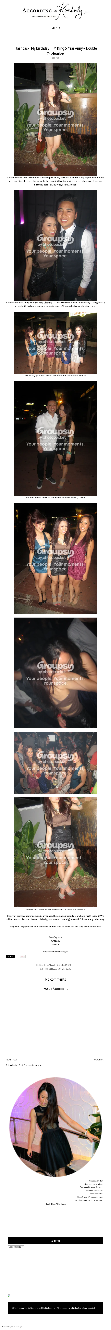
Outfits (68, 969)
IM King (79, 927)
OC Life (62, 969)
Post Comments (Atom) (30, 1065)
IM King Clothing (43, 302)
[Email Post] (41, 969)
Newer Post (12, 1060)
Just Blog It (18, 1327)
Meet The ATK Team (55, 1204)
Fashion (55, 969)
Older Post (99, 1060)
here (97, 927)
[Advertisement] (26, 1271)
